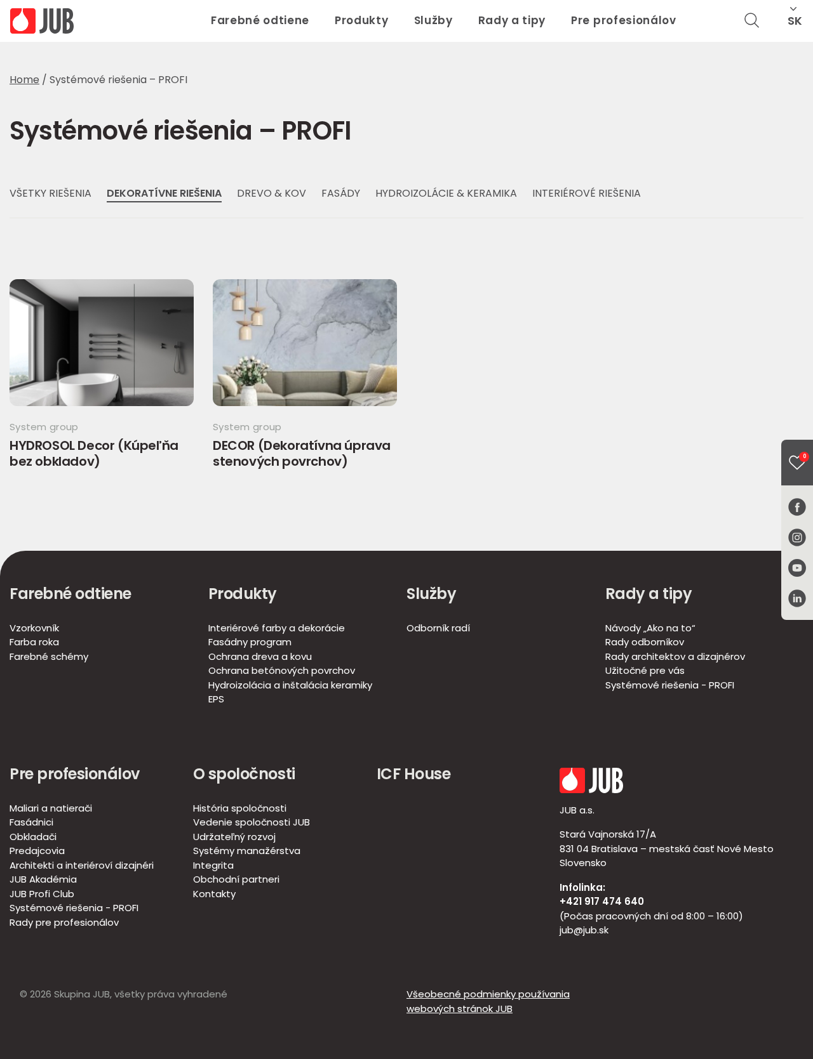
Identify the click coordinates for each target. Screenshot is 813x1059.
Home (24, 79)
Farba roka (34, 641)
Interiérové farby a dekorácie (276, 628)
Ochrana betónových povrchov (281, 670)
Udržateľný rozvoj (234, 836)
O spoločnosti (244, 773)
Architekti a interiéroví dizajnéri (82, 865)
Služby (433, 20)
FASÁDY (340, 193)
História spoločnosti (239, 808)
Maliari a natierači (51, 808)
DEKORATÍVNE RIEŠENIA (164, 193)
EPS (216, 699)
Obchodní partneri (236, 879)
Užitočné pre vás (645, 670)
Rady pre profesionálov (64, 922)
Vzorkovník (34, 628)
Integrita (213, 865)
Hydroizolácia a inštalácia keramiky (290, 685)
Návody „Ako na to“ (650, 628)
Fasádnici (31, 822)
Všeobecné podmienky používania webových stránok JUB (488, 1001)
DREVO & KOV (271, 193)
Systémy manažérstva (246, 850)
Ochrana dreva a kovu (260, 656)
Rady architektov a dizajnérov (675, 656)
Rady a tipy (512, 20)
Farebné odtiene (260, 20)
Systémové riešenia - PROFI (669, 685)
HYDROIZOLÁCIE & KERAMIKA (446, 193)
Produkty (361, 20)
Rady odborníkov (644, 641)
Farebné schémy (49, 656)
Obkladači (33, 836)
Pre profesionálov (623, 20)
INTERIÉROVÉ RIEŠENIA (586, 193)
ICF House (414, 773)
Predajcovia (37, 850)
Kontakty (214, 893)
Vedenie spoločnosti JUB (251, 822)
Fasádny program (250, 641)
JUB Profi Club (42, 893)
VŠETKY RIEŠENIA (50, 193)
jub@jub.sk (584, 930)
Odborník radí (438, 628)
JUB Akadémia (43, 879)
